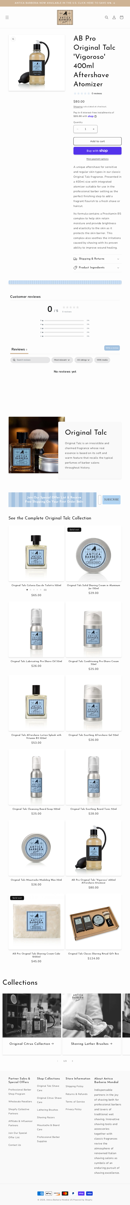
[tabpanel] (65, 383)
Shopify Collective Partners (18, 1111)
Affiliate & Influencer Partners (20, 1123)
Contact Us (14, 1145)
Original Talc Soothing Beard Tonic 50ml (93, 809)
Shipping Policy (74, 1086)
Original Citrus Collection (29, 1043)
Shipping (78, 106)
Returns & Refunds (77, 1094)
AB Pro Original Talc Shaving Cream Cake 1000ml (36, 955)
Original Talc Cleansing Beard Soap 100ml (36, 809)
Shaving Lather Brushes (90, 1043)
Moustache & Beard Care (48, 1127)
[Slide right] (72, 1061)
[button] (7, 17)
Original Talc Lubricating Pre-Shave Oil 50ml (36, 661)
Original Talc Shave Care (48, 1088)
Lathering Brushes (47, 1109)
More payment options (97, 159)
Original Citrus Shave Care (49, 1100)
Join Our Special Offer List (17, 1135)
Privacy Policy (73, 1109)
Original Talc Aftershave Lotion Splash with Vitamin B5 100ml (36, 736)
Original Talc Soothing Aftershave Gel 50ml (93, 735)
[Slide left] (57, 1061)
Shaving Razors (46, 1117)
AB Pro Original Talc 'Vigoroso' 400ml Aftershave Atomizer (94, 881)
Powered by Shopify (82, 1200)
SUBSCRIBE (111, 499)
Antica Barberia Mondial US (59, 1200)
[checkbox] (102, 360)
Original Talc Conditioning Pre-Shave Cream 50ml (94, 663)
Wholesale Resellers (20, 1101)
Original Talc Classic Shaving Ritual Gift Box (93, 954)
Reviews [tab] (19, 349)
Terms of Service (75, 1101)
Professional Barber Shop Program (19, 1092)
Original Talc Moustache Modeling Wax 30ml (36, 880)
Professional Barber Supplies (48, 1139)
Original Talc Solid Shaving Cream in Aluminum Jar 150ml (93, 587)
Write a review (112, 348)
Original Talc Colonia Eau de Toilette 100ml (36, 585)
